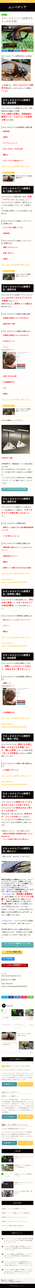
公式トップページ (25, 1084)
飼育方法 (4, 14)
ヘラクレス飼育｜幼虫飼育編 (13, 1254)
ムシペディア (17, 7)
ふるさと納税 (18, 929)
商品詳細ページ (9, 1143)
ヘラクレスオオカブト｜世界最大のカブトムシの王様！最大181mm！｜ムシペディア (18, 1263)
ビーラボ (13, 881)
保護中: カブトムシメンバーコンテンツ (15, 1217)
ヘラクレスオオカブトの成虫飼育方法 (16, 1262)
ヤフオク (4, 887)
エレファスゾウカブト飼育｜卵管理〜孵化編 (18, 1238)
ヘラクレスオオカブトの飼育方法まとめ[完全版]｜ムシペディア (18, 1248)
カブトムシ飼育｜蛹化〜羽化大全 (13, 1225)
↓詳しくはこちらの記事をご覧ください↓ (16, 166)
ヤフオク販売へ (25, 1116)
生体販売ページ (9, 1084)
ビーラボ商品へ (9, 1116)
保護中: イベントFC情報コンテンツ (13, 1208)
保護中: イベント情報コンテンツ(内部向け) (16, 1213)
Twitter (9, 889)
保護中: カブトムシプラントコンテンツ (15, 1221)
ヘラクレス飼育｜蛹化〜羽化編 (14, 1246)
